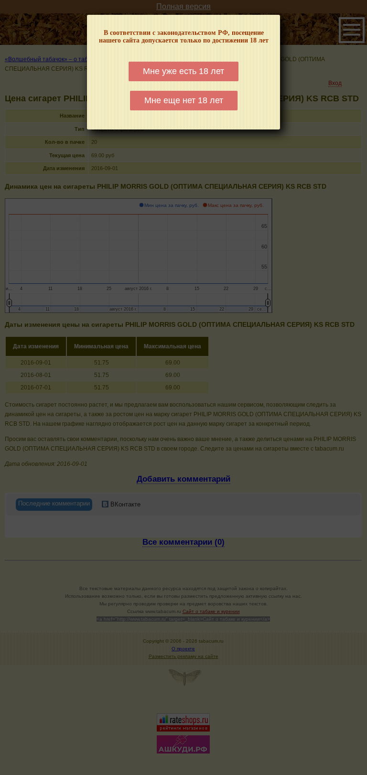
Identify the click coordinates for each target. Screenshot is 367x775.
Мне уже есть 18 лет (183, 71)
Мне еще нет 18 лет (183, 100)
